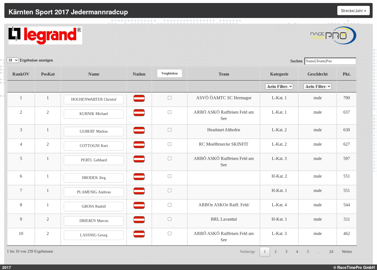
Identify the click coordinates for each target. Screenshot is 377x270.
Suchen (296, 61)
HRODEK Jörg (94, 178)
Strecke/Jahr (352, 10)
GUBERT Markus (94, 131)
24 (331, 252)
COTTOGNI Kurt (94, 146)
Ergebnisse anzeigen (36, 60)
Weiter (347, 252)
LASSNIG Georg (93, 235)
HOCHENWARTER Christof (93, 99)
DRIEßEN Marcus (93, 221)
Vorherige (247, 252)
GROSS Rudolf (94, 206)
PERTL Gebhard (94, 160)
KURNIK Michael (93, 114)
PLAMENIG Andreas (94, 192)
